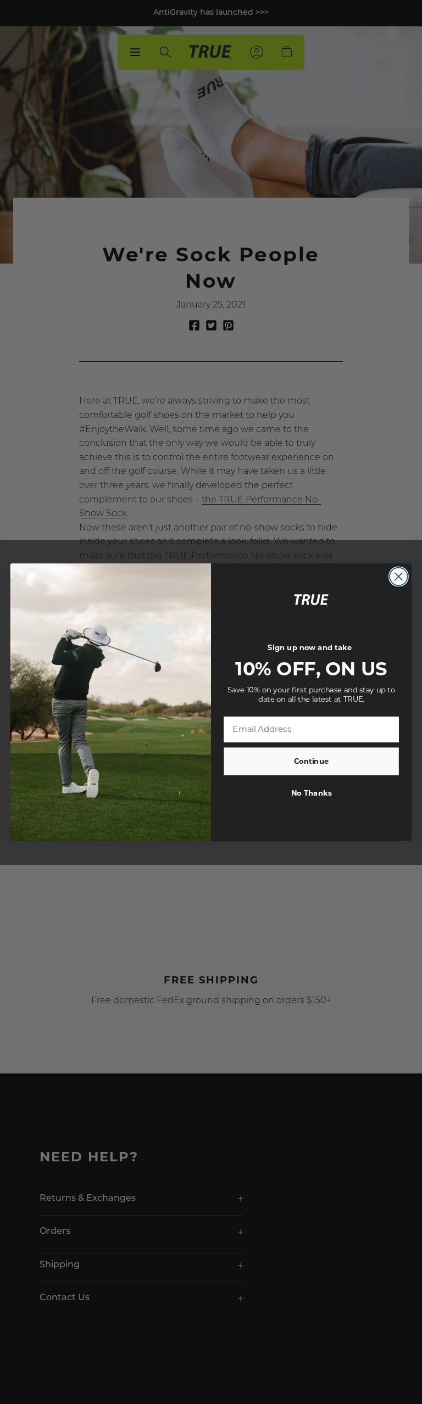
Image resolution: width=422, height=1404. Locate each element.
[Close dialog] (399, 576)
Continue (311, 760)
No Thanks (311, 793)
